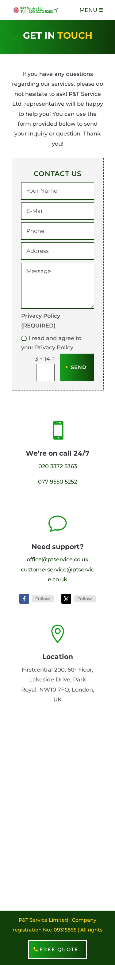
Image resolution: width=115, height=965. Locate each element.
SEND (78, 367)
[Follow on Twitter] (66, 599)
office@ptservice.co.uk (58, 559)
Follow (42, 599)
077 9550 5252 (57, 481)
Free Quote (59, 949)
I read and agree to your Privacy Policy (51, 343)
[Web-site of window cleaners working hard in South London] (36, 9)
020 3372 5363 (57, 466)
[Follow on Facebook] (24, 599)
